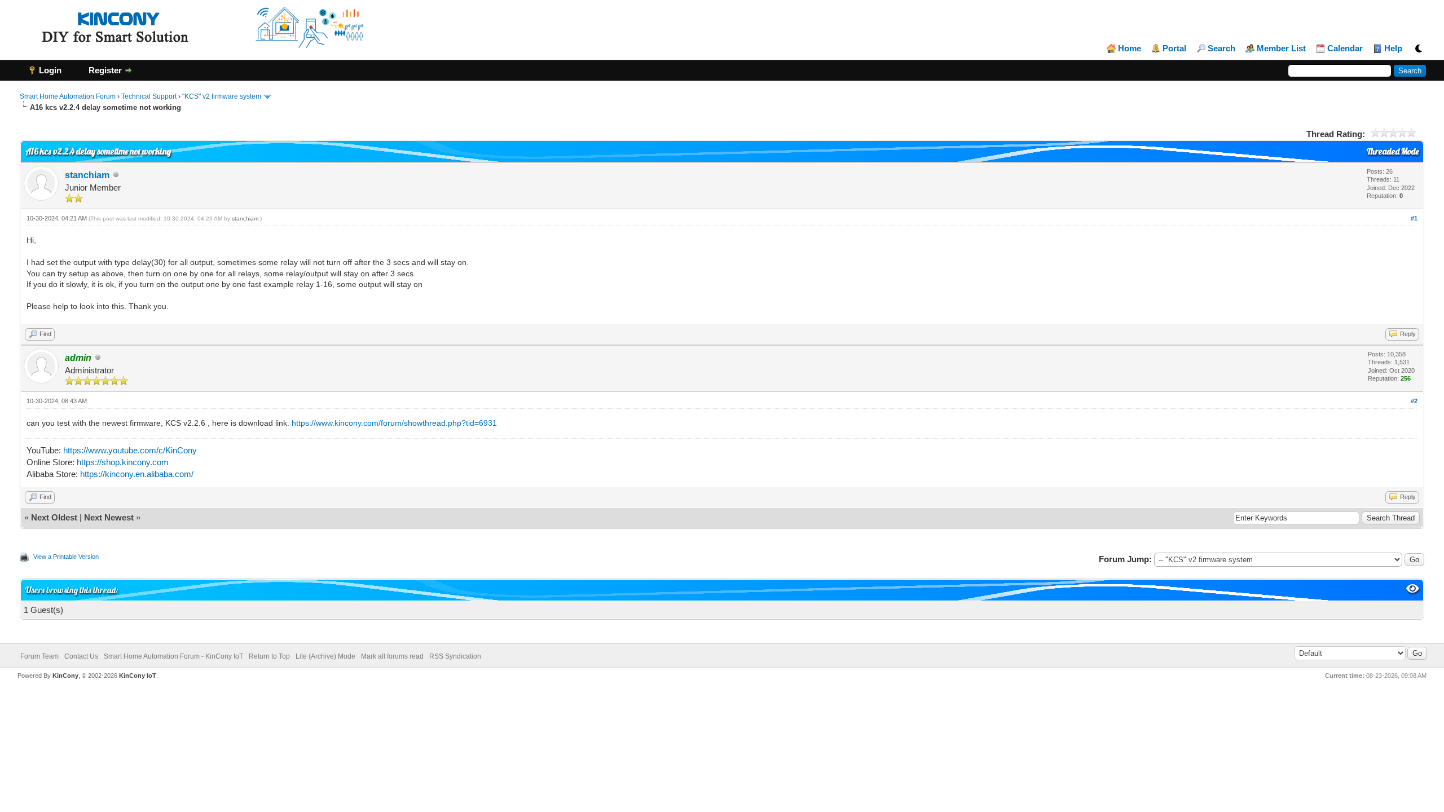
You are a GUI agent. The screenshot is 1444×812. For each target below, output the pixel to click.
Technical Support (149, 96)
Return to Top (269, 656)
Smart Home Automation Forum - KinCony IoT (173, 656)
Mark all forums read (392, 656)
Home (1129, 48)
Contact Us (81, 656)
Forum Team (39, 656)
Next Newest (109, 517)
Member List (1281, 48)
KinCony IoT (137, 675)
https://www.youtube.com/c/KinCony (130, 450)
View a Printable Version (66, 556)
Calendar (1345, 48)
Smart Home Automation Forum (68, 96)
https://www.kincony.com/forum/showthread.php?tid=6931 (394, 422)
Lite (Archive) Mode (325, 656)
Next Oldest (54, 517)
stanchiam (87, 175)
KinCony (65, 675)
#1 (1414, 218)
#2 (1414, 401)
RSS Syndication (455, 656)
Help (1393, 48)
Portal (1174, 48)
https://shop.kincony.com (123, 462)
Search (1221, 48)
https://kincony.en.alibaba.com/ (136, 474)
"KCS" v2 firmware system (221, 96)
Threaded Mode (1393, 151)
